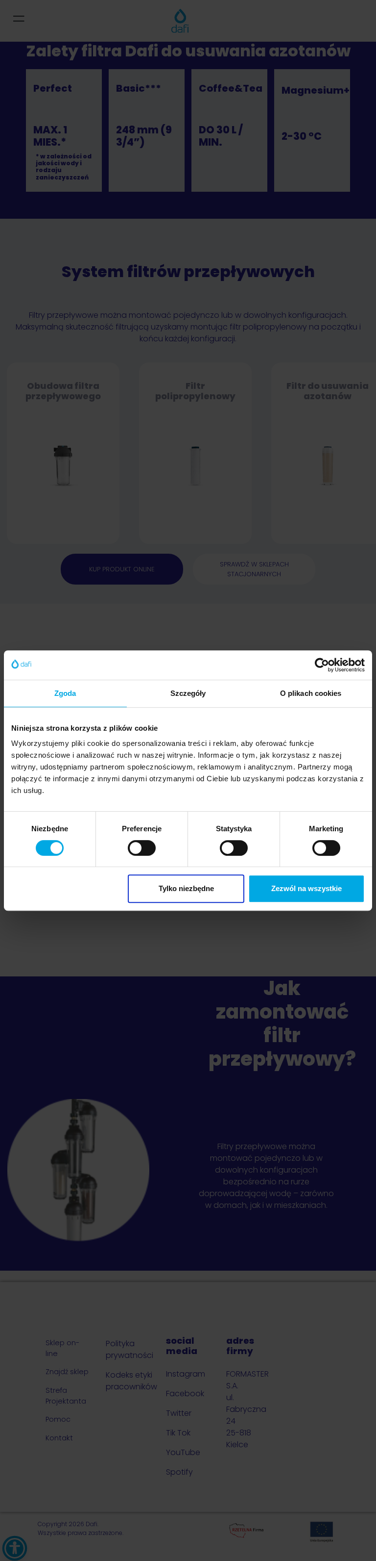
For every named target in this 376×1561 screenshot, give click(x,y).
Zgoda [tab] (65, 693)
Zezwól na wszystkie (306, 888)
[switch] (142, 848)
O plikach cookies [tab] (311, 693)
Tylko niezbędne (186, 888)
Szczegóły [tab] (188, 693)
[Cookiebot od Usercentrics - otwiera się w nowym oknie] (322, 665)
